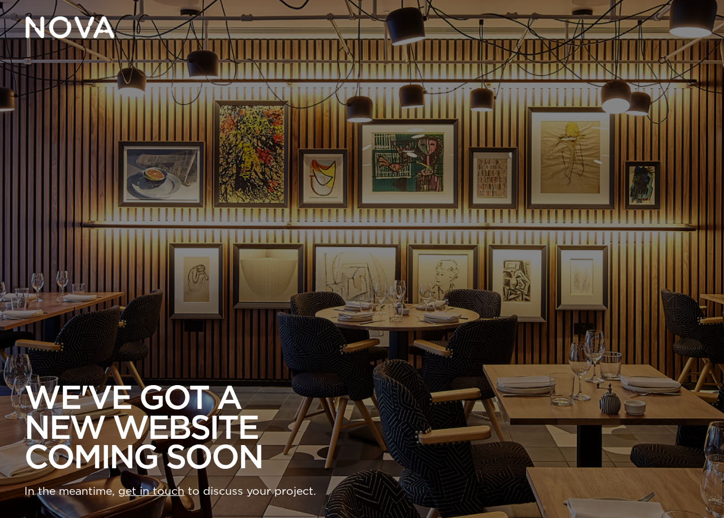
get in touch (151, 491)
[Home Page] (69, 27)
